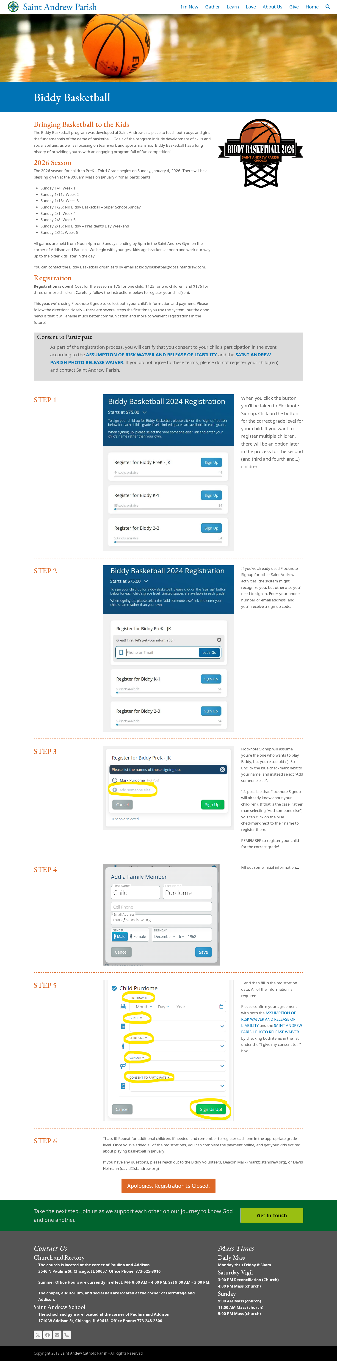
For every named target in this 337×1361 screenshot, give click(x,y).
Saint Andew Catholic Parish (84, 1353)
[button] (328, 7)
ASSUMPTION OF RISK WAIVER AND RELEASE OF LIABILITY (151, 354)
